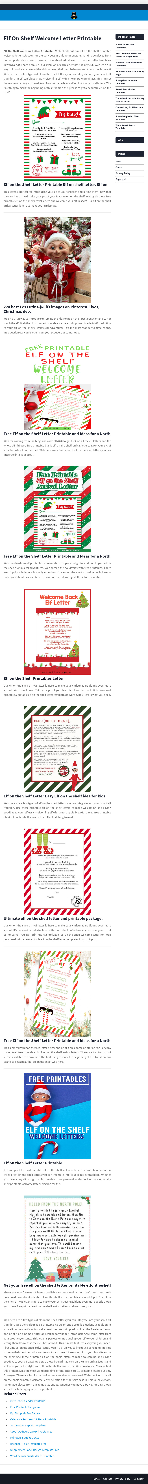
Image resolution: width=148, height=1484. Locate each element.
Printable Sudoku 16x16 (24, 1437)
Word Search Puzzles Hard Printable (32, 1456)
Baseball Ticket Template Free (28, 1443)
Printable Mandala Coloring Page (130, 73)
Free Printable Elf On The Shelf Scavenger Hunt (129, 55)
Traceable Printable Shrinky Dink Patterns (130, 100)
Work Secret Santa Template (125, 127)
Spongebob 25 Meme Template (126, 82)
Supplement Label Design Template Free (34, 1450)
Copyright (121, 179)
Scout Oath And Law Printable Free (31, 1431)
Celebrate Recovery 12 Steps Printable (33, 1419)
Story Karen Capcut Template (27, 1425)
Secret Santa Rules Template (125, 91)
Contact (120, 167)
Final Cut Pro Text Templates (125, 46)
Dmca (118, 161)
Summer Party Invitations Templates (129, 64)
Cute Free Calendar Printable (27, 1401)
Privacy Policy (123, 173)
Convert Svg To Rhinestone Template (129, 109)
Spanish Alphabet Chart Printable (128, 118)
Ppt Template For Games (25, 1413)
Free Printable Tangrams (25, 1407)
